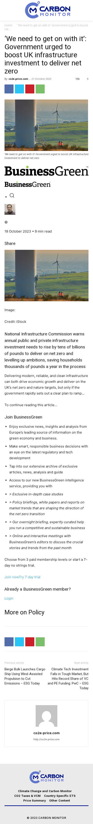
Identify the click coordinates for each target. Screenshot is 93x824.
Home (8, 25)
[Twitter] (19, 88)
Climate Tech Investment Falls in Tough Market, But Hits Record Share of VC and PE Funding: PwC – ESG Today (68, 678)
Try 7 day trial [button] (29, 577)
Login (9, 598)
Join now (12, 577)
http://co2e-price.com (46, 739)
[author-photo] (46, 727)
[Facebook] (9, 88)
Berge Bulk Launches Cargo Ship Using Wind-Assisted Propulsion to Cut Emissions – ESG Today (25, 676)
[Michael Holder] (46, 209)
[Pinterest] (29, 88)
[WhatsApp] (40, 88)
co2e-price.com (18, 78)
